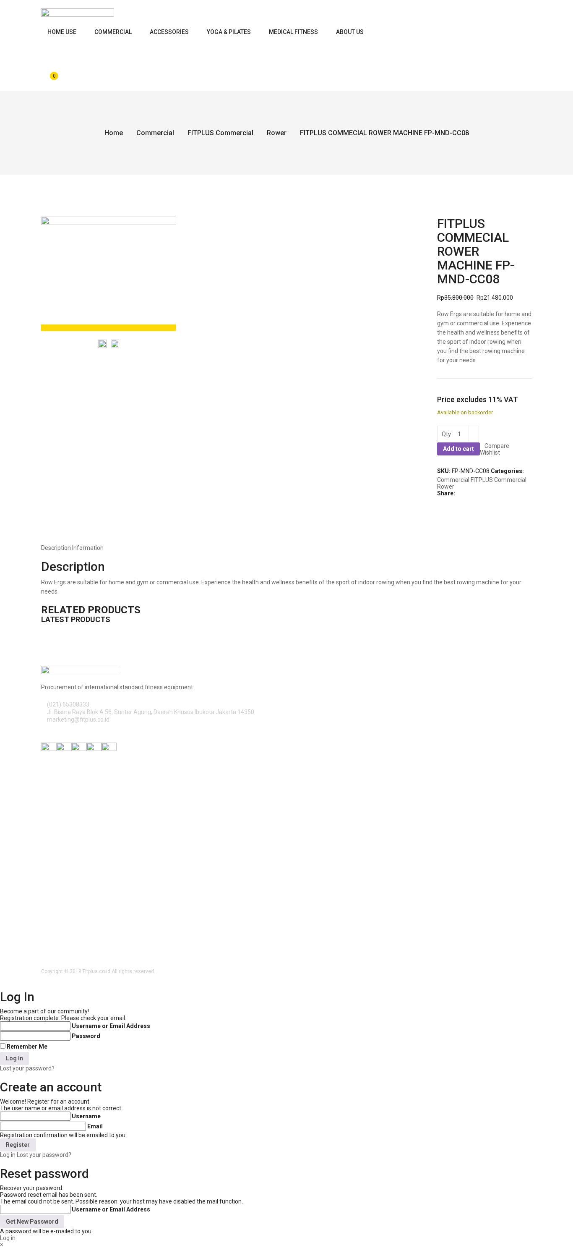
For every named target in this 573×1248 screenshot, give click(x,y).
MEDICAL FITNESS (293, 32)
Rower (276, 133)
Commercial (155, 133)
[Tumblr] (462, 500)
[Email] (467, 500)
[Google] (448, 500)
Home (113, 133)
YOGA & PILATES (229, 32)
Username (86, 1116)
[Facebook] (439, 500)
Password (86, 1036)
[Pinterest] (453, 500)
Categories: (507, 471)
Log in (8, 1154)
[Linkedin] (458, 500)
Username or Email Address (111, 1026)
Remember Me (27, 1046)
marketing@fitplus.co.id (78, 719)
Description (56, 547)
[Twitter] (444, 500)
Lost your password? (27, 1068)
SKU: (444, 471)
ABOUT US (350, 32)
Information (88, 547)
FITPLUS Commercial (220, 133)
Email (95, 1126)
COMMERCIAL (113, 32)
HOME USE (61, 32)
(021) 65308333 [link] (68, 704)
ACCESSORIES (169, 32)
